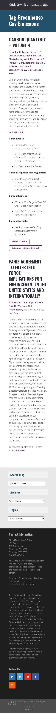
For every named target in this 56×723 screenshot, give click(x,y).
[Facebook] (35, 676)
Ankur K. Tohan (20, 52)
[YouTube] (27, 676)
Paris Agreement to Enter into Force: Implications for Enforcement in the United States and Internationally (28, 278)
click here (20, 450)
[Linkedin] (12, 676)
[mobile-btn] (45, 5)
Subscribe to (26, 248)
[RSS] (12, 685)
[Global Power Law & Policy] (28, 3)
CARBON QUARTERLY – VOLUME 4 (27, 42)
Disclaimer (28, 709)
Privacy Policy (28, 706)
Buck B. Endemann (26, 55)
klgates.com (30, 584)
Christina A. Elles (23, 69)
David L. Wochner (18, 306)
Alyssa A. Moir (27, 59)
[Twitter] (20, 676)
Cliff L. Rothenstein (29, 62)
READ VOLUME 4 (19, 241)
